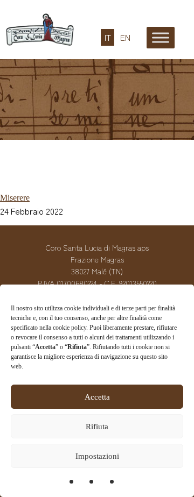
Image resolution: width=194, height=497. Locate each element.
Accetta (97, 397)
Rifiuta (97, 426)
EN (125, 37)
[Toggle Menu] (160, 37)
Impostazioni (97, 456)
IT (108, 37)
